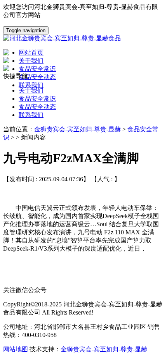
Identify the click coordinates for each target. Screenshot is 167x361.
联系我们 (31, 115)
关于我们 (31, 90)
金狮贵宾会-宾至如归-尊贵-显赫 (77, 129)
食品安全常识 (37, 98)
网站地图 (15, 349)
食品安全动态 (37, 106)
